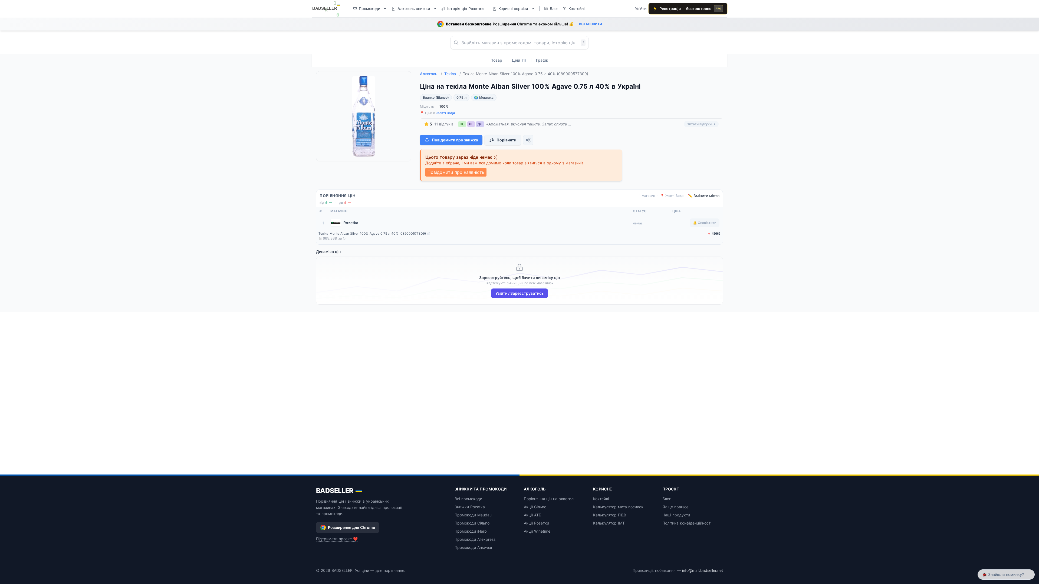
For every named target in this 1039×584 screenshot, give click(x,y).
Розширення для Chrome (351, 527)
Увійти (640, 8)
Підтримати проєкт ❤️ (337, 538)
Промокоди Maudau (473, 515)
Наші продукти (676, 515)
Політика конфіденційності (686, 523)
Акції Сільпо (535, 507)
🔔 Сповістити (704, 223)
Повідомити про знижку (455, 140)
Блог (666, 498)
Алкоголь (431, 73)
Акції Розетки (536, 523)
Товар (496, 60)
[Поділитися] (528, 140)
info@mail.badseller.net (702, 570)
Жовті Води (445, 113)
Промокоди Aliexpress (475, 539)
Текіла (452, 73)
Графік (542, 60)
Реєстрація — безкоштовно (690, 8)
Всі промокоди (468, 498)
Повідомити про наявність (456, 172)
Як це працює (675, 507)
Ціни (519, 60)
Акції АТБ (532, 515)
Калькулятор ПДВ (609, 515)
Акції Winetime (537, 531)
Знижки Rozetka (470, 507)
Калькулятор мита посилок (618, 507)
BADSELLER (334, 491)
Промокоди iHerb (471, 531)
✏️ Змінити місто (703, 195)
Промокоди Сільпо (472, 523)
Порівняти (507, 140)
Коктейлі (601, 498)
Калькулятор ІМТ (609, 523)
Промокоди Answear (473, 547)
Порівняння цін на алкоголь (550, 498)
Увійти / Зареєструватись (519, 293)
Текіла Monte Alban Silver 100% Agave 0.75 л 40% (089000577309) (372, 233)
